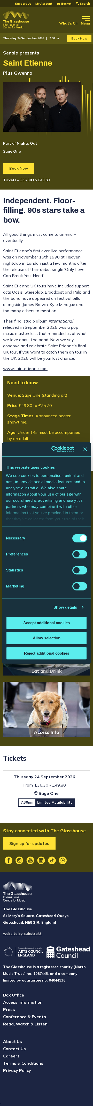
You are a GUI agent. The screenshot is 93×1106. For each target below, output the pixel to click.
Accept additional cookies (46, 623)
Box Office (13, 995)
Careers (11, 1055)
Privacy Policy (17, 1070)
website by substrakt (22, 933)
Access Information (23, 1002)
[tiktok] (52, 860)
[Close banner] (85, 449)
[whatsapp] (63, 860)
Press (9, 1009)
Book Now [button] (79, 38)
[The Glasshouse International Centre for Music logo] (16, 20)
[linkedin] (41, 860)
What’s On (68, 23)
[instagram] (19, 860)
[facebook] (8, 860)
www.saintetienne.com (25, 368)
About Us (12, 1041)
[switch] (79, 554)
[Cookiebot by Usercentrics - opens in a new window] (54, 449)
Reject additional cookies (46, 653)
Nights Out (27, 143)
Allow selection (46, 638)
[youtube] (30, 860)
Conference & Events (24, 1016)
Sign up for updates (29, 843)
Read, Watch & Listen (25, 1023)
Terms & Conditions (23, 1063)
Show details (65, 607)
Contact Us (14, 1048)
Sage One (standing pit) (44, 395)
